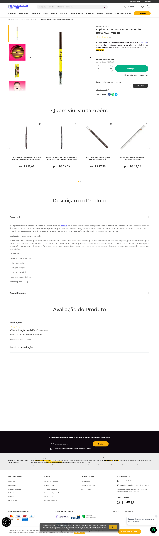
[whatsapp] (112, 94)
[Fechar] (156, 516)
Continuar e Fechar (130, 532)
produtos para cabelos (43, 460)
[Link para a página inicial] (9, 19)
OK (113, 527)
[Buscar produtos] (104, 7)
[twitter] (116, 94)
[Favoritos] (142, 6)
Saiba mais (79, 533)
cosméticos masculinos (54, 462)
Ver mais (100, 50)
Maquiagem (14, 19)
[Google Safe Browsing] (89, 518)
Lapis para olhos (29, 19)
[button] (9, 149)
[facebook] (109, 94)
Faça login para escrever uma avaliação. (26, 334)
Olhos (21, 19)
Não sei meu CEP (101, 90)
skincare (116, 460)
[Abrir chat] (153, 530)
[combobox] (72, 7)
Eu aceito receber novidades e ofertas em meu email (72, 448)
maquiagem (108, 460)
